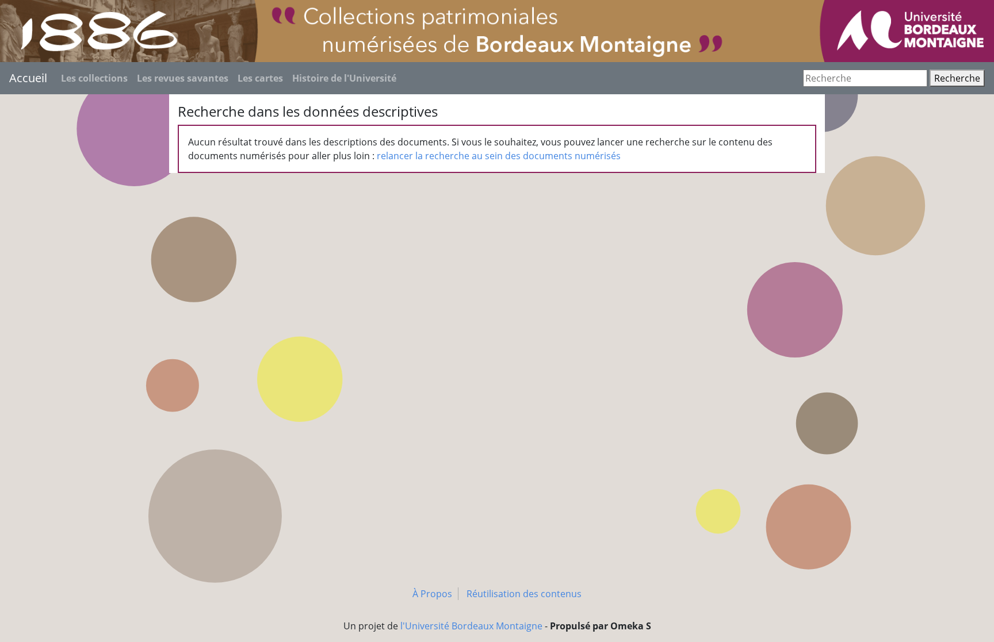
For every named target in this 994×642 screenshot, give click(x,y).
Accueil (28, 78)
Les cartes (260, 78)
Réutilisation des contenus (524, 593)
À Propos (432, 593)
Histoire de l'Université (344, 78)
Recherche (957, 78)
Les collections (94, 78)
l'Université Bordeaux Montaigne (471, 626)
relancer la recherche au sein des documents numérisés (499, 155)
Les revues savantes (182, 78)
